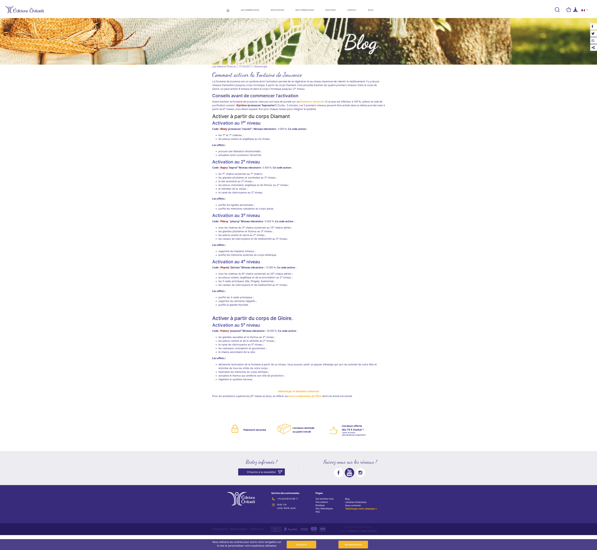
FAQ (318, 511)
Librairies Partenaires (355, 502)
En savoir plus (353, 544)
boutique (331, 10)
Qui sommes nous (250, 10)
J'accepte (301, 544)
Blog (370, 10)
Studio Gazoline (369, 530)
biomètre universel (312, 101)
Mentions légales (238, 528)
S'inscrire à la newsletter (261, 472)
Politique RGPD (220, 528)
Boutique (320, 505)
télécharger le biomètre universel (298, 391)
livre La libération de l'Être (305, 396)
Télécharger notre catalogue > (361, 508)
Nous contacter (353, 505)
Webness (353, 530)
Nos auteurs (322, 502)
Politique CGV (257, 528)
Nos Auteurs (277, 10)
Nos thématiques (305, 10)
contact (351, 10)
